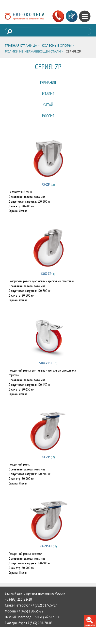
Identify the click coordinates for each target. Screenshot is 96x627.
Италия (48, 96)
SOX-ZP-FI (46, 371)
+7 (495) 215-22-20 (18, 607)
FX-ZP (45, 193)
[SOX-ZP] (48, 256)
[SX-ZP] (48, 439)
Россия (48, 123)
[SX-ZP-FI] (48, 528)
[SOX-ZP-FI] (48, 345)
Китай (48, 110)
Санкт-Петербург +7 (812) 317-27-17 (31, 613)
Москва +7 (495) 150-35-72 (24, 619)
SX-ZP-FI (45, 554)
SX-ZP (45, 465)
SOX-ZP (46, 282)
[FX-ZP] (48, 167)
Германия (48, 83)
